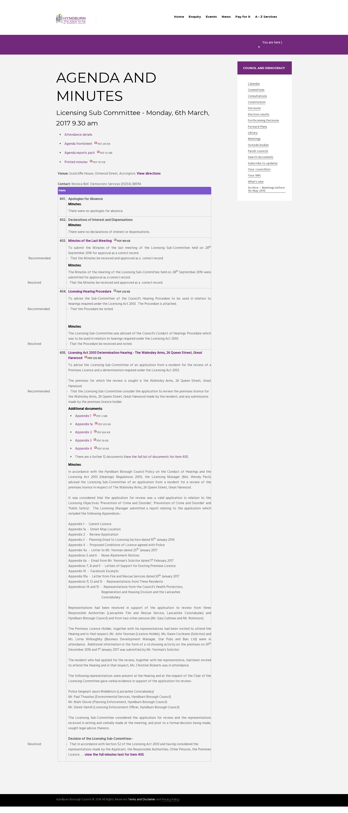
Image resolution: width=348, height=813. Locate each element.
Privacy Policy (170, 799)
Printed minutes (84, 162)
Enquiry (195, 17)
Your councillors (259, 169)
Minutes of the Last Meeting (99, 241)
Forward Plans (257, 127)
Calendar (254, 84)
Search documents (260, 157)
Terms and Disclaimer (141, 799)
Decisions (254, 108)
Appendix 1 (91, 416)
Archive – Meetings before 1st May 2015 (266, 189)
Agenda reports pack (88, 153)
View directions (149, 173)
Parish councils (258, 151)
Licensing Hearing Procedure (99, 291)
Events (211, 17)
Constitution (256, 102)
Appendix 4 (92, 448)
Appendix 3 (91, 440)
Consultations (257, 96)
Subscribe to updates (263, 163)
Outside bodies (258, 145)
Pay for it (242, 17)
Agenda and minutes (277, 47)
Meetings (254, 139)
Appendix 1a (93, 424)
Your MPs (254, 175)
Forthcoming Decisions (263, 120)
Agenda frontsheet (87, 144)
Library (253, 133)
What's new (256, 182)
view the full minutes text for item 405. (114, 754)
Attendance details (78, 135)
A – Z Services (266, 17)
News (226, 17)
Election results (258, 114)
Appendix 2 (92, 432)
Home (179, 17)
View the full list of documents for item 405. (156, 457)
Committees (256, 90)
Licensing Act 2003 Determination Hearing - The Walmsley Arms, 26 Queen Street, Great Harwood (135, 355)
